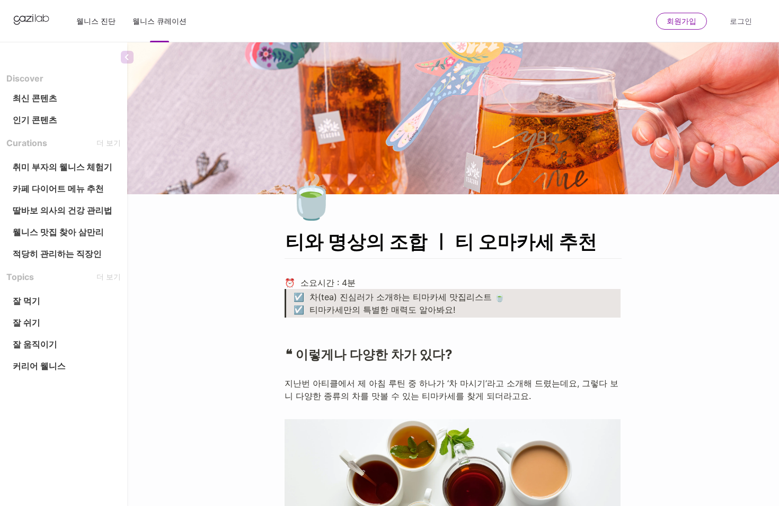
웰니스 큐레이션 (159, 20)
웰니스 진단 (96, 20)
